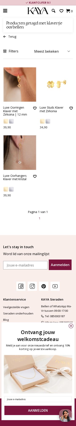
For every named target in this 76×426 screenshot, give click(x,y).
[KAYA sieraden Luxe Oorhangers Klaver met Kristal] (20, 152)
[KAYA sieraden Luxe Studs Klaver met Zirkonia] (56, 84)
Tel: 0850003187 (55, 316)
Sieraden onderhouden (18, 313)
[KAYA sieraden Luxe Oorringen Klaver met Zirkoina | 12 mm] (20, 84)
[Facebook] (20, 286)
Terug (12, 37)
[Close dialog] (71, 325)
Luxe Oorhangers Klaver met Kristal (15, 177)
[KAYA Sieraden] (38, 10)
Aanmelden (60, 264)
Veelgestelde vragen (16, 307)
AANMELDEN (38, 410)
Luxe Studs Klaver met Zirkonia (51, 109)
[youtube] (55, 286)
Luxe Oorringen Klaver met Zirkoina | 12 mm (15, 111)
